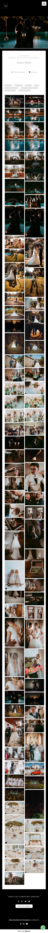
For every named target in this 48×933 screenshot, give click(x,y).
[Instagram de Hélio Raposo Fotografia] (23, 924)
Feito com (24, 931)
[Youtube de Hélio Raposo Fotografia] (27, 924)
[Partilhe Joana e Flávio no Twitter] (25, 901)
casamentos (18, 85)
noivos (37, 85)
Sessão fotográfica (24, 90)
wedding (28, 85)
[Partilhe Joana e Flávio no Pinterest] (29, 901)
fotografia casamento (11, 88)
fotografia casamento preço (29, 88)
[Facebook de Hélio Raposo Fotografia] (20, 924)
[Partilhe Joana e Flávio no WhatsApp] (22, 901)
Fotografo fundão (10, 90)
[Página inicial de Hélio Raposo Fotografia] (6, 6)
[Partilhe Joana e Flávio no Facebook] (18, 901)
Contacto (35, 920)
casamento (8, 85)
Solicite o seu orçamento (24, 906)
